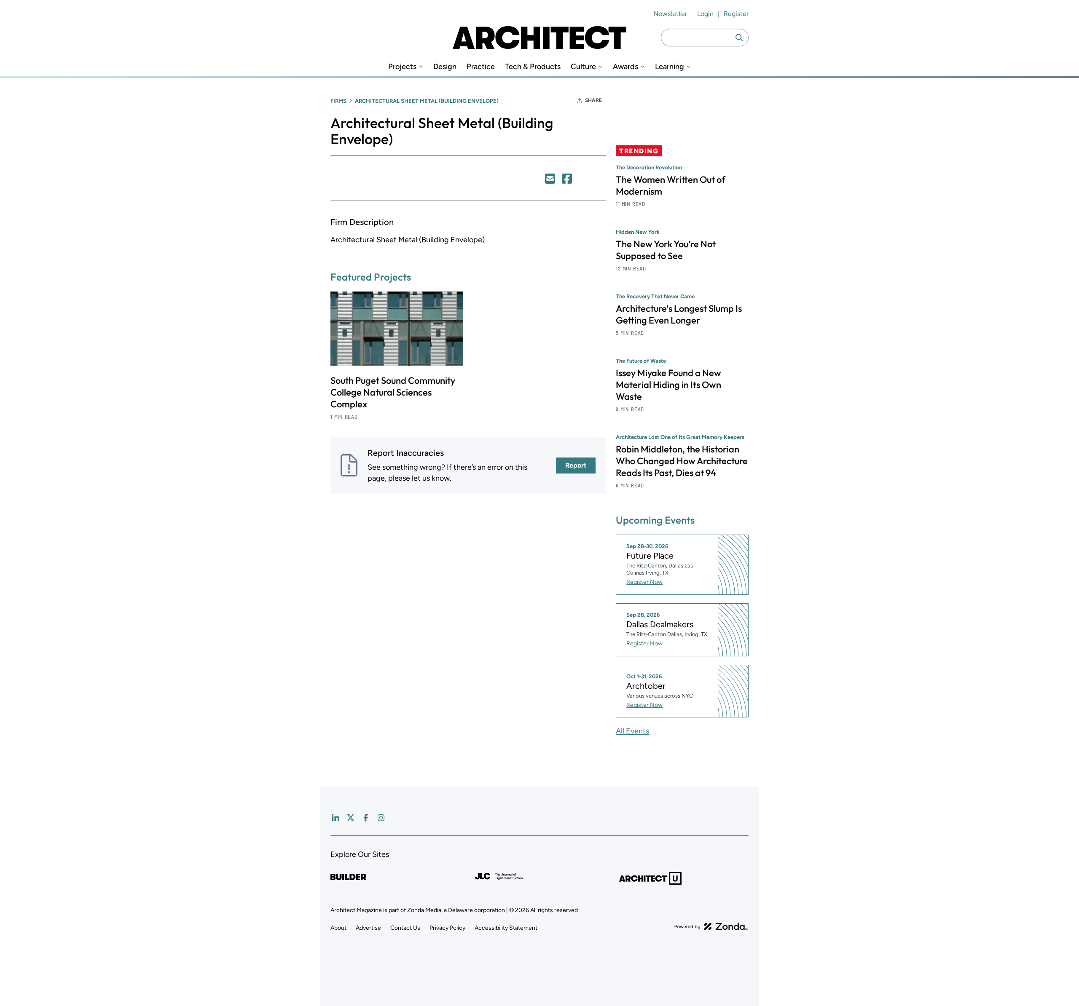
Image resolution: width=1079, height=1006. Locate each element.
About (338, 927)
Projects (402, 66)
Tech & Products (533, 66)
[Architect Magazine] (539, 37)
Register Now (644, 582)
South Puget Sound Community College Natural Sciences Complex (392, 392)
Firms (338, 101)
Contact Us (405, 927)
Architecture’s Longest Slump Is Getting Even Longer (679, 314)
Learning (669, 66)
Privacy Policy (447, 927)
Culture (583, 66)
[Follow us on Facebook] (366, 818)
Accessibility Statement (506, 927)
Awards (625, 66)
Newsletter (670, 14)
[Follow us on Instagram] (381, 818)
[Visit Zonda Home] (711, 926)
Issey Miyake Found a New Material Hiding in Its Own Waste (668, 384)
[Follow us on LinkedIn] (335, 818)
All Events (632, 731)
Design (444, 66)
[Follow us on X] (351, 818)
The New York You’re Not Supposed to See (666, 250)
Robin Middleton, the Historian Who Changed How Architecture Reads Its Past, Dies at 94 (682, 461)
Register (736, 14)
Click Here (550, 179)
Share (593, 100)
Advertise (368, 927)
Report (575, 465)
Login (705, 14)
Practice (481, 66)
